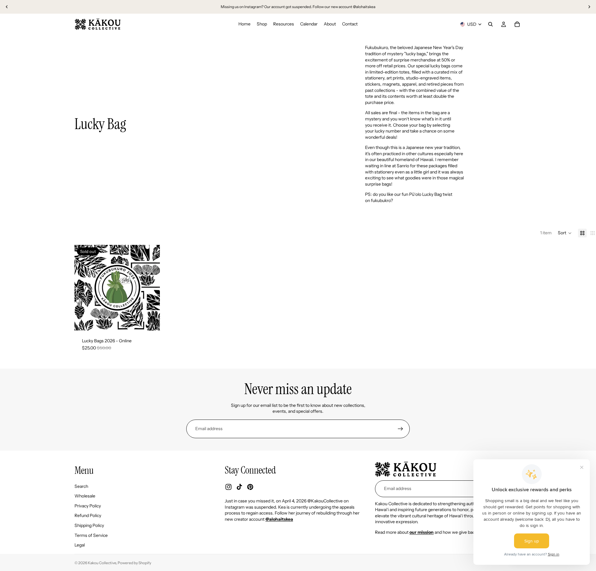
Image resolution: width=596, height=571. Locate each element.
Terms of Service (91, 535)
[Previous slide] (7, 7)
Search (81, 486)
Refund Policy (87, 515)
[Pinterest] (250, 487)
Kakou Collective (102, 562)
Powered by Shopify (134, 562)
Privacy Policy (87, 506)
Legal (79, 545)
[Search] (490, 24)
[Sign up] (400, 428)
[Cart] (517, 24)
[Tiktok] (239, 487)
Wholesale (84, 496)
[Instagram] (228, 487)
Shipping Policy (89, 525)
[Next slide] (589, 7)
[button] (565, 233)
